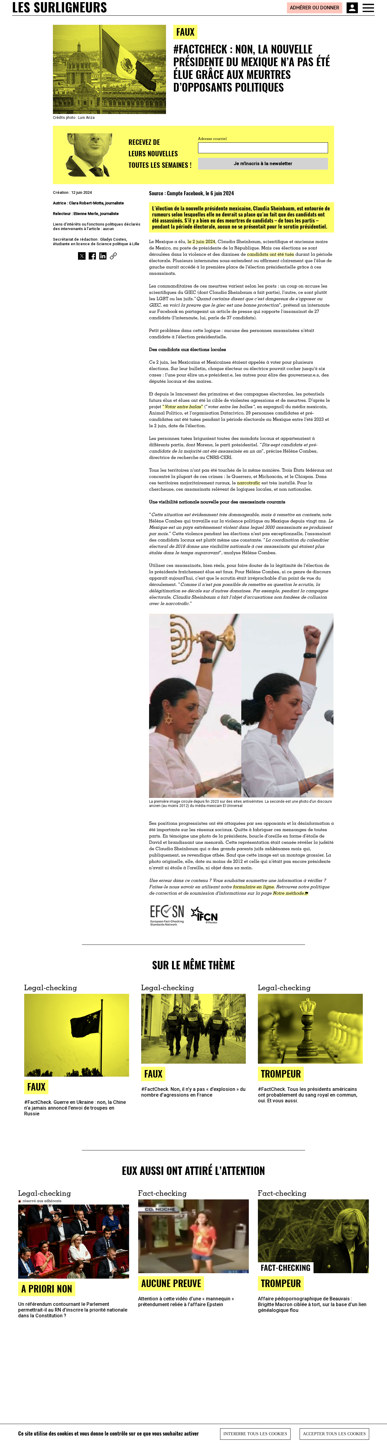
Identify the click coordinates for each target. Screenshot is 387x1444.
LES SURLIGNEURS (59, 7)
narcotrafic (248, 483)
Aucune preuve (171, 1283)
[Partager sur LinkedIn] (103, 256)
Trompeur (281, 1073)
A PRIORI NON (46, 1288)
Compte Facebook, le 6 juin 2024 (200, 193)
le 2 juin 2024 (201, 242)
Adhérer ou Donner (314, 8)
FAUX (36, 1086)
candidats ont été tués (270, 254)
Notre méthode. (289, 893)
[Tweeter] (81, 256)
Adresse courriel (212, 139)
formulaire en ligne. (254, 887)
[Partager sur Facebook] (92, 256)
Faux (185, 31)
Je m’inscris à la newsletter (263, 163)
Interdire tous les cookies (255, 1434)
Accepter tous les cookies (334, 1434)
